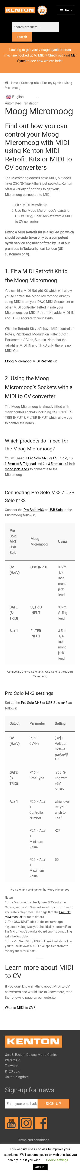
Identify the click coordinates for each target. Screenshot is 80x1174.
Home (14, 83)
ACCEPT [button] (40, 1167)
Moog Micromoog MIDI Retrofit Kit (31, 361)
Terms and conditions (33, 1140)
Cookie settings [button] (57, 1160)
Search (22, 36)
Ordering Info (30, 83)
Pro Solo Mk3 (38, 458)
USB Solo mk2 (56, 703)
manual (17, 917)
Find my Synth (51, 83)
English (17, 97)
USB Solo (60, 458)
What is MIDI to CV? (20, 1008)
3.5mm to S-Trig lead (20, 464)
